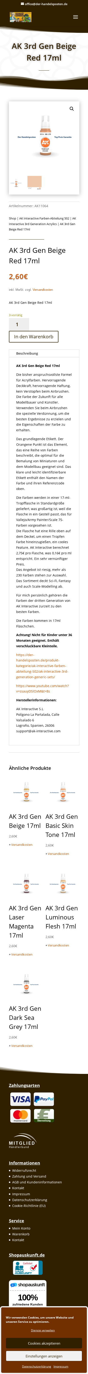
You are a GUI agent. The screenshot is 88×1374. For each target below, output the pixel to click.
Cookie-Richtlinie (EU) (29, 1205)
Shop (12, 218)
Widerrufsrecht (24, 1170)
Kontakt (18, 1188)
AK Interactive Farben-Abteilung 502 (44, 218)
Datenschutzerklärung (36, 1366)
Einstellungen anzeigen (44, 1356)
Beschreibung (27, 353)
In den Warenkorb (33, 336)
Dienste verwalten (43, 1330)
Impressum (61, 1366)
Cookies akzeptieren (44, 1343)
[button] (72, 109)
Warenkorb (21, 1234)
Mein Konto (21, 1228)
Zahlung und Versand (29, 1176)
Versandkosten (43, 289)
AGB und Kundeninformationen (37, 1182)
